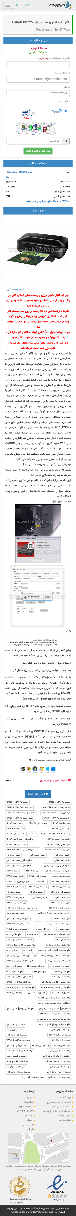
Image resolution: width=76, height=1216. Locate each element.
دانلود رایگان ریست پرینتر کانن (19, 860)
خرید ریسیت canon (15, 913)
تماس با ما (28, 1102)
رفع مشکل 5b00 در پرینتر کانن (19, 939)
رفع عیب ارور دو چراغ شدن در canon (54, 1024)
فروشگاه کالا (65, 1098)
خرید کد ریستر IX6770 (16, 844)
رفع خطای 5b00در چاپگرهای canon (54, 950)
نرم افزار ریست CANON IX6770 (56, 812)
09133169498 (25, 1107)
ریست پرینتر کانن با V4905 (18, 1040)
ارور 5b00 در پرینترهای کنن (58, 961)
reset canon (64, 929)
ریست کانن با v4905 (61, 887)
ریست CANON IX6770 (59, 802)
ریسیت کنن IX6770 (61, 828)
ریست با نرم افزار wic (40, 1045)
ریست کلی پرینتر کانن (15, 1024)
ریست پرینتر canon (61, 876)
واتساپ (29, 1116)
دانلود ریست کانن (62, 855)
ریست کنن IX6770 (14, 823)
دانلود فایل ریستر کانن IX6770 (19, 839)
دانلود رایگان (65, 1116)
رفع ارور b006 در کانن (61, 992)
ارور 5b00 (28, 950)
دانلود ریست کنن (13, 855)
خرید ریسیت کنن (39, 897)
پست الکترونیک (62, 73)
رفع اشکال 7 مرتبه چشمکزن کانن (20, 1051)
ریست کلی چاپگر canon (59, 1035)
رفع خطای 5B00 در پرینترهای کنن (55, 982)
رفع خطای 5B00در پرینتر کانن (18, 976)
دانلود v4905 (40, 881)
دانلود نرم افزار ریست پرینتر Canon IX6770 (48, 201)
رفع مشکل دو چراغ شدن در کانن (20, 1008)
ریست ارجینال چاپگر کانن (34, 1077)
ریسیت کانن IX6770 (38, 823)
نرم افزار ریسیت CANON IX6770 (20, 812)
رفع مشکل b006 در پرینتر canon (55, 987)
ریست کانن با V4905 (15, 887)
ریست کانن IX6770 (61, 823)
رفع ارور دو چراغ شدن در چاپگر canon (53, 1019)
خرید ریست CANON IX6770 (19, 807)
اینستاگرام (27, 1125)
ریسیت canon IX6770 (59, 834)
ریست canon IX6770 (16, 828)
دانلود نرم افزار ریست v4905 (18, 881)
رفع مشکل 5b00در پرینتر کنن (57, 945)
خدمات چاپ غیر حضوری (58, 1102)
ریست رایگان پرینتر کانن (16, 1045)
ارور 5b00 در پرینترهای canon (19, 961)
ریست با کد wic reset (16, 1056)
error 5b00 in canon (60, 966)
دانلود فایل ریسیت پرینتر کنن (57, 871)
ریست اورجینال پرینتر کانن (58, 1072)
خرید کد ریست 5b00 (36, 966)
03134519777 (25, 1111)
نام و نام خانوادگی (53, 58)
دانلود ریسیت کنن (62, 860)
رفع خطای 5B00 (39, 971)
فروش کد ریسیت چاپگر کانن (58, 924)
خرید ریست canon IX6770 (57, 850)
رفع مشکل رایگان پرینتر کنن (58, 1051)
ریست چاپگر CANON (38, 876)
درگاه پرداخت (63, 102)
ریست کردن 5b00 (14, 966)
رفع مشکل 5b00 (13, 934)
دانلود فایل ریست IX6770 (58, 839)
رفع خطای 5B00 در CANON (18, 982)
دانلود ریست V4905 (15, 876)
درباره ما (29, 1098)
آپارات (30, 1129)
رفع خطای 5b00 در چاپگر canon (20, 945)
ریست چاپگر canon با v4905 (57, 934)
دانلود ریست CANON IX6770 (56, 807)
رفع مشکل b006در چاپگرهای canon (54, 998)
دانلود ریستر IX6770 (15, 834)
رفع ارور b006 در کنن (36, 992)
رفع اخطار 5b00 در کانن (43, 955)
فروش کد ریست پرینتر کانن (17, 918)
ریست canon (32, 871)
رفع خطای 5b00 (63, 939)
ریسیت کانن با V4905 (60, 892)
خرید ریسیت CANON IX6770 (19, 818)
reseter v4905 (42, 929)
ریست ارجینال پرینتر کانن (59, 1077)
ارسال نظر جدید (37, 794)
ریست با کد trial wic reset (58, 1061)
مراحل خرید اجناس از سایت (57, 1111)
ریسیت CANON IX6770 (17, 802)
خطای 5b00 (11, 950)
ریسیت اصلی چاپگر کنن (16, 1066)
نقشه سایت (65, 1120)
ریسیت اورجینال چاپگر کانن (18, 1072)
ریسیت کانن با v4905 (38, 887)
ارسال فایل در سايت (61, 1107)
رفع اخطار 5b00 (63, 955)
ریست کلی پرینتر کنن (15, 1029)
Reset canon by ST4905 (53, 29)
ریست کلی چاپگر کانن (60, 1029)
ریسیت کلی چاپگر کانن (60, 1040)
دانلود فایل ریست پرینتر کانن (18, 865)
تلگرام (30, 1120)
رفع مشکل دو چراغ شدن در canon (55, 1014)
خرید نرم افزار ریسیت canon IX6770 (22, 850)
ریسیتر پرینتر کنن (13, 892)
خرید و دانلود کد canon (59, 908)
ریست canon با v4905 (16, 929)
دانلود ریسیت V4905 (61, 881)
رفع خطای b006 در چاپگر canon (20, 987)
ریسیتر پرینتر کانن (35, 892)
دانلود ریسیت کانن (37, 855)
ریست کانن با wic (62, 1045)
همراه (67, 87)
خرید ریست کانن (62, 897)
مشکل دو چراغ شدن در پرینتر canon (54, 1003)
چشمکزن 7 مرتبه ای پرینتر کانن (56, 1056)
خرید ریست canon (61, 918)
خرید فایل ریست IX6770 (58, 844)
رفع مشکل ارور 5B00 (61, 976)
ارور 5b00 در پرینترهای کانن (18, 955)
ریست (37, 924)
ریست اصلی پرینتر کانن (60, 1066)
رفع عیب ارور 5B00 (14, 971)
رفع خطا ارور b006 (14, 992)
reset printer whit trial (17, 1061)
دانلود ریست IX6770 (37, 834)
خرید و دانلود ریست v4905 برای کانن (22, 908)
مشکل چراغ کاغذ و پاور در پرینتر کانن (54, 1008)
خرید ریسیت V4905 (15, 897)
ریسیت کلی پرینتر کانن (16, 1035)
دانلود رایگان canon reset (17, 924)
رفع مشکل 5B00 (62, 971)
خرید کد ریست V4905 (60, 902)
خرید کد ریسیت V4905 (16, 902)
